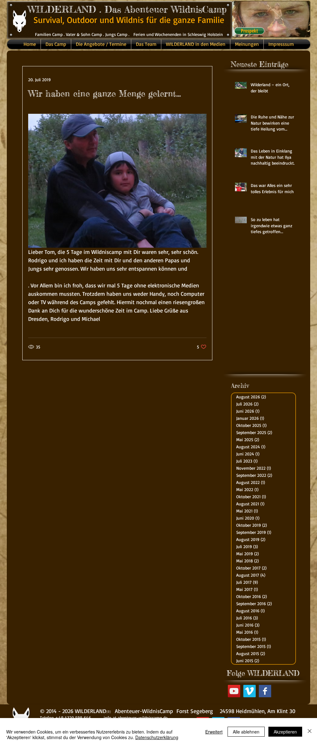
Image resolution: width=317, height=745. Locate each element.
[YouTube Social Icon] (234, 691)
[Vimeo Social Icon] (249, 691)
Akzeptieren (285, 732)
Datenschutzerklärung (156, 737)
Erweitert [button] (214, 732)
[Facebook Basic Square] (265, 691)
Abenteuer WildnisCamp (175, 9)
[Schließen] (309, 731)
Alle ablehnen (246, 732)
